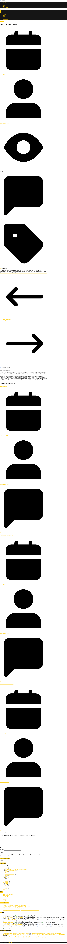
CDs (6, 884)
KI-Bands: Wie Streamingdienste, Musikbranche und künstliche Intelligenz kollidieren (20, 907)
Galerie (4, 899)
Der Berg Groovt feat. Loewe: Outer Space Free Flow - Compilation (17, 936)
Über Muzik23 (6, 895)
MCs (6, 888)
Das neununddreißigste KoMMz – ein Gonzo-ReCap (14, 919)
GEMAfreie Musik (6, 926)
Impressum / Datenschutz (8, 898)
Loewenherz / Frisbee (4, 123)
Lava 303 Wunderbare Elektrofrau (40, 937)
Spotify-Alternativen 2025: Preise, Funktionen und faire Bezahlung (16, 906)
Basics (6, 866)
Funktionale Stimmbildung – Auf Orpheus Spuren (13, 924)
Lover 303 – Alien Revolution (9, 922)
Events (6, 871)
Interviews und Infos (9, 874)
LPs (6, 887)
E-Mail (2, 849)
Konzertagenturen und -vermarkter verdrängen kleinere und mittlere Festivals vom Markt (21, 910)
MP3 (1, 268)
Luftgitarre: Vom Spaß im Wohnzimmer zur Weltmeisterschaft (15, 905)
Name (1, 847)
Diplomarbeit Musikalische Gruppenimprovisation (15, 869)
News (4, 6)
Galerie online (3, 386)
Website (1, 852)
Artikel (4, 4)
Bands (4, 5)
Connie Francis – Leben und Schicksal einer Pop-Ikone (14, 908)
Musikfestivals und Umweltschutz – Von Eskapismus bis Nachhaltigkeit (46, 933)
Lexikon (4, 900)
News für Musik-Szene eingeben (9, 896)
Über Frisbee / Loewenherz (8, 894)
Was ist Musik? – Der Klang (8, 915)
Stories (6, 875)
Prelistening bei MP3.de (6, 535)
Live (6, 885)
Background (7, 883)
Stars (4, 889)
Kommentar (3, 845)
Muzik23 (4, 2)
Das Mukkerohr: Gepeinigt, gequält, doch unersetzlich (14, 917)
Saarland (7, 877)
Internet (6, 872)
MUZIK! (2, 21)
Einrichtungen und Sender (10, 870)
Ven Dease (10, 935)
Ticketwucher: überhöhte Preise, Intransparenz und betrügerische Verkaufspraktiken (48, 934)
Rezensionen (5, 7)
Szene (6, 881)
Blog (6, 868)
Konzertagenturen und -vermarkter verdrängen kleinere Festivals (16, 933)
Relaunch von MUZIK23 (6, 684)
